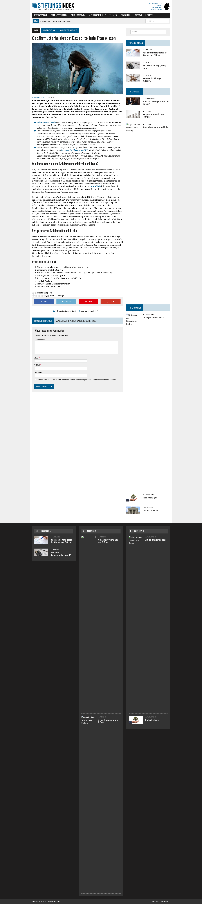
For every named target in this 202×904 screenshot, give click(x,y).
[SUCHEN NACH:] (157, 20)
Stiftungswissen (40, 15)
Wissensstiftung (49, 30)
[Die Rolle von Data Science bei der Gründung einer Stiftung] (133, 55)
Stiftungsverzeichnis (97, 15)
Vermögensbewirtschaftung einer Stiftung (108, 541)
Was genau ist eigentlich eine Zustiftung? (153, 115)
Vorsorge (113, 15)
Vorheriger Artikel (67, 311)
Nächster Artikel (88, 311)
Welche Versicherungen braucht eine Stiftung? (156, 102)
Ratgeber (149, 15)
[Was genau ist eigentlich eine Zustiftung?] (133, 116)
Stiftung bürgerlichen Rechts (153, 317)
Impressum (155, 902)
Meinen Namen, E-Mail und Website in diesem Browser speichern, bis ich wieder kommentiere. (76, 379)
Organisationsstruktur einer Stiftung (156, 127)
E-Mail (37, 365)
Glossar (138, 15)
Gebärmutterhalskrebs (46, 122)
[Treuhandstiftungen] (133, 500)
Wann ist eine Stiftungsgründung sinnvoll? (154, 66)
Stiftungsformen (78, 15)
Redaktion (40, 97)
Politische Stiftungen (150, 510)
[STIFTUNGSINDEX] (101, 6)
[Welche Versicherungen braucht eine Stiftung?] (133, 103)
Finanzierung (126, 15)
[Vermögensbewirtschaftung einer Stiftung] (88, 709)
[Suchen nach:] (148, 32)
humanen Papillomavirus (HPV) (74, 150)
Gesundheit (95, 186)
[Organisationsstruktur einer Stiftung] (133, 296)
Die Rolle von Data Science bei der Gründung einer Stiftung (155, 53)
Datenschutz (165, 902)
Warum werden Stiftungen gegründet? (152, 79)
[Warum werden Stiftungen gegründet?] (133, 80)
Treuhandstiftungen (150, 497)
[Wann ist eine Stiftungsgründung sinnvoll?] (133, 67)
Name (36, 358)
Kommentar (39, 339)
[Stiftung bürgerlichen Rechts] (133, 487)
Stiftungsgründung (59, 15)
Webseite (38, 372)
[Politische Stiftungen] (133, 513)
